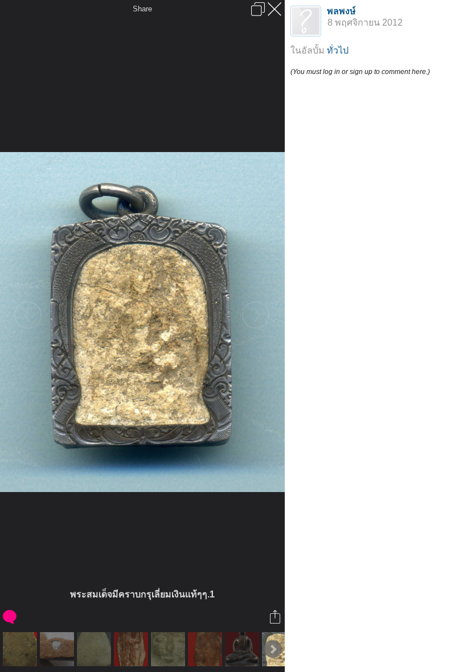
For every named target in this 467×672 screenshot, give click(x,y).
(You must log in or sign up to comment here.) (360, 72)
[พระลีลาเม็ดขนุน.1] (132, 649)
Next (273, 649)
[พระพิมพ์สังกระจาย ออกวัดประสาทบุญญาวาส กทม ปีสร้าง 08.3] (169, 649)
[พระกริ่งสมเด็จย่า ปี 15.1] (243, 649)
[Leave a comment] (10, 616)
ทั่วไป (338, 50)
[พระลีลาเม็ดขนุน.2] (206, 649)
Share (142, 9)
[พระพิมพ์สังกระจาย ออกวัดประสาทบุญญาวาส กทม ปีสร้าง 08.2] (95, 649)
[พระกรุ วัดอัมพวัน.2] (21, 649)
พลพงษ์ (341, 11)
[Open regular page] (258, 9)
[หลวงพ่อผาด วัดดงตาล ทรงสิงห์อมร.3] (58, 649)
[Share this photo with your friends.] (276, 616)
